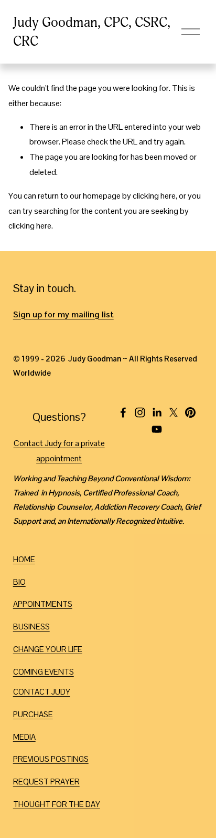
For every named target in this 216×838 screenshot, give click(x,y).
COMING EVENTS (43, 672)
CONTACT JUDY (41, 692)
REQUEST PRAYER (46, 782)
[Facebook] (123, 412)
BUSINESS (31, 627)
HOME (24, 559)
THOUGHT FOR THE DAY (56, 804)
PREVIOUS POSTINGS (51, 759)
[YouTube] (157, 429)
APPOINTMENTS (42, 604)
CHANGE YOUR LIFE (47, 649)
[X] (173, 412)
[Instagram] (140, 412)
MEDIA (24, 737)
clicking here (154, 195)
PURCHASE (33, 714)
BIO (19, 582)
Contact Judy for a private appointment (59, 451)
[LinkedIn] (157, 412)
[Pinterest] (190, 412)
